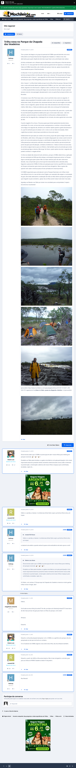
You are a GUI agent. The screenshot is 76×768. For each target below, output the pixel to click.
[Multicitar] (21, 471)
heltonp (10, 58)
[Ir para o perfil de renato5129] (10, 512)
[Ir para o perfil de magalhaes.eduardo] (10, 600)
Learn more (3, 2)
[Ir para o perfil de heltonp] (10, 52)
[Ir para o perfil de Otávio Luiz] (10, 453)
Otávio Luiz (10, 460)
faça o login (45, 698)
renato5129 (10, 518)
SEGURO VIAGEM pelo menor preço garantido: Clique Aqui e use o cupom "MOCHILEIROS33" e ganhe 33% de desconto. (34, 7)
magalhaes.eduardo (11, 607)
